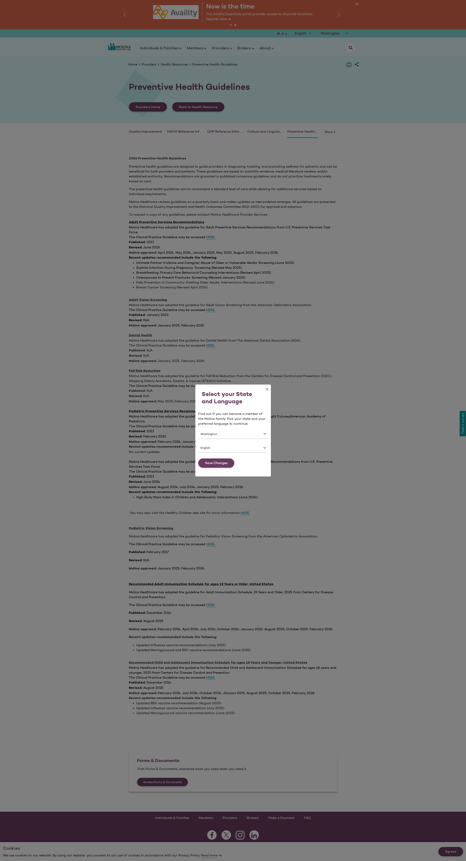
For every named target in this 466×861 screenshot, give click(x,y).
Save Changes (216, 463)
